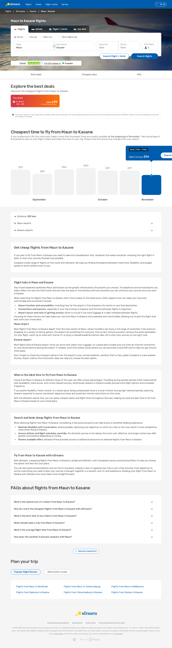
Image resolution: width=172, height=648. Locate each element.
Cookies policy (77, 623)
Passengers (149, 44)
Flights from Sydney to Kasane (127, 592)
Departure (103, 44)
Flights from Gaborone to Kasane (32, 592)
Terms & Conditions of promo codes (112, 623)
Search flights (144, 56)
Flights (28, 4)
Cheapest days (89, 74)
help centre (118, 634)
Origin (18, 44)
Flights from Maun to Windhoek (32, 586)
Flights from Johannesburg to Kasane (83, 592)
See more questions (87, 551)
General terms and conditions (58, 623)
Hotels (38, 4)
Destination (62, 44)
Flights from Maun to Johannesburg (82, 586)
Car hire (65, 4)
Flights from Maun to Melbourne (127, 586)
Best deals (36, 74)
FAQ (139, 74)
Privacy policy (91, 623)
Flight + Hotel (51, 4)
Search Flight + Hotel (114, 56)
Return (124, 44)
